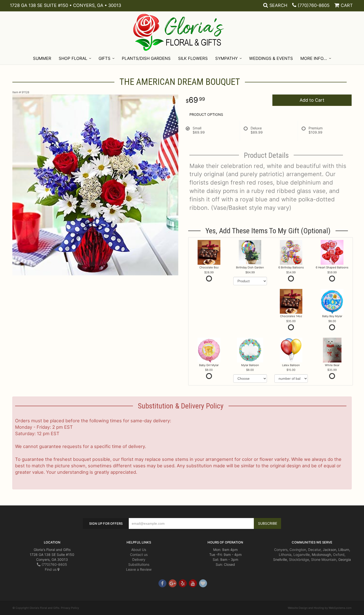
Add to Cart (312, 100)
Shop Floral (73, 58)
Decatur (314, 549)
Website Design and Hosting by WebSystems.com (320, 608)
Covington (297, 549)
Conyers (280, 549)
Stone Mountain (323, 559)
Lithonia (285, 554)
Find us (51, 569)
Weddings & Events (271, 58)
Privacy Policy (70, 608)
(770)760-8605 (314, 5)
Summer (42, 58)
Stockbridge (299, 559)
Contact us (139, 554)
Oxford (338, 554)
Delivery (138, 559)
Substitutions (138, 564)
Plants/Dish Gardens (146, 58)
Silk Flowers (193, 58)
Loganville (301, 554)
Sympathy (226, 58)
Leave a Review (139, 569)
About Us (138, 549)
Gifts (104, 58)
